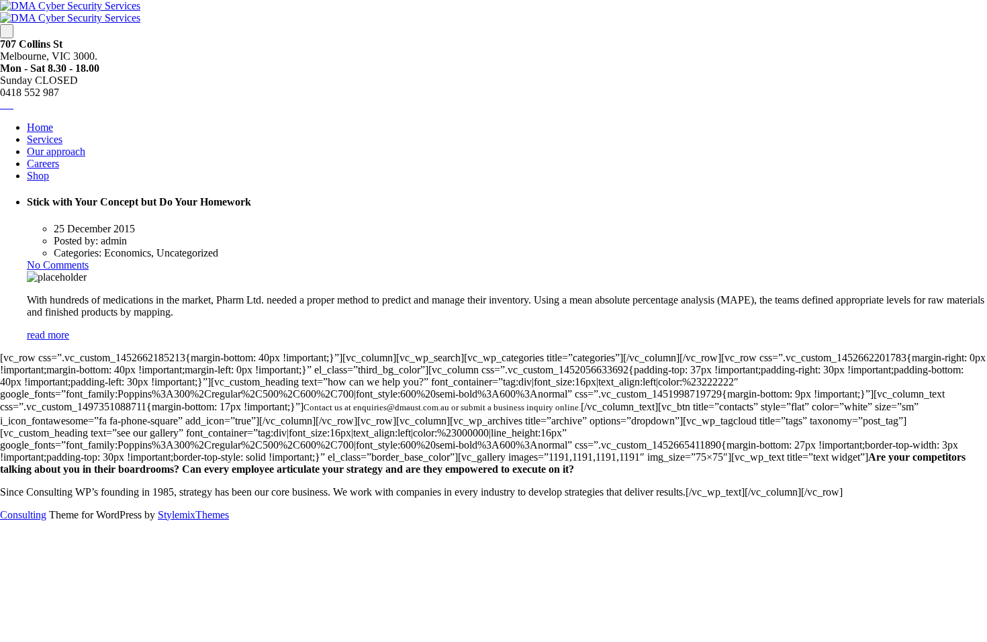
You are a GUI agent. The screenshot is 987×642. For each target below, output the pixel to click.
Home (40, 127)
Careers (43, 163)
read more (48, 334)
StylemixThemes (193, 514)
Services (44, 139)
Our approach (56, 151)
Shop (38, 175)
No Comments (58, 265)
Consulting (23, 514)
